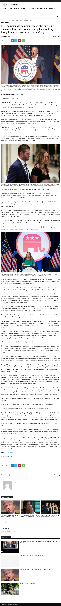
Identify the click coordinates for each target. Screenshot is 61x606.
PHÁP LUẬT (44, 513)
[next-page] (5, 522)
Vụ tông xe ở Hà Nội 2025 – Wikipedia (28, 583)
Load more (30, 598)
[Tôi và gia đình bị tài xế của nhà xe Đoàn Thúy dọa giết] (10, 561)
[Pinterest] (19, 40)
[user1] (2, 36)
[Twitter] (55, 1)
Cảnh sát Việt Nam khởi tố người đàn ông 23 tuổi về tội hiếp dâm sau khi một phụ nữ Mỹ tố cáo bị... (30, 517)
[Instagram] (52, 1)
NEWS (6, 20)
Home (2, 20)
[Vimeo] (57, 1)
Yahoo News (9, 452)
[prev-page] (2, 522)
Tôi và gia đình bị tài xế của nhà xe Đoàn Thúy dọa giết (31, 555)
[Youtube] (59, 1)
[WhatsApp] (23, 40)
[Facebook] (50, 1)
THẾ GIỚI (7, 22)
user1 (5, 36)
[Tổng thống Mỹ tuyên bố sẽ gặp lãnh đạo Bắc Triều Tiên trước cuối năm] (10, 507)
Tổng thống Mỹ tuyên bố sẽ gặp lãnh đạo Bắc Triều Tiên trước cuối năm (35, 569)
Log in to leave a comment (8, 531)
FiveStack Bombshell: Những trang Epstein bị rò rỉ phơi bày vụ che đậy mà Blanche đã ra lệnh (50, 517)
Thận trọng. (57, 475)
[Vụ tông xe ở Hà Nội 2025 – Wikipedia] (10, 589)
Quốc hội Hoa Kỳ (5, 475)
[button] (57, 16)
